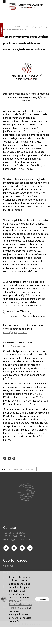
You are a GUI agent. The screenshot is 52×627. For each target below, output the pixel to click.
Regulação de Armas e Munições (15, 29)
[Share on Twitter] (9, 458)
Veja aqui (8, 565)
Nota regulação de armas (22, 469)
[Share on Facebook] (4, 458)
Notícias (29, 27)
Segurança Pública (39, 27)
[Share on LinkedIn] (13, 458)
